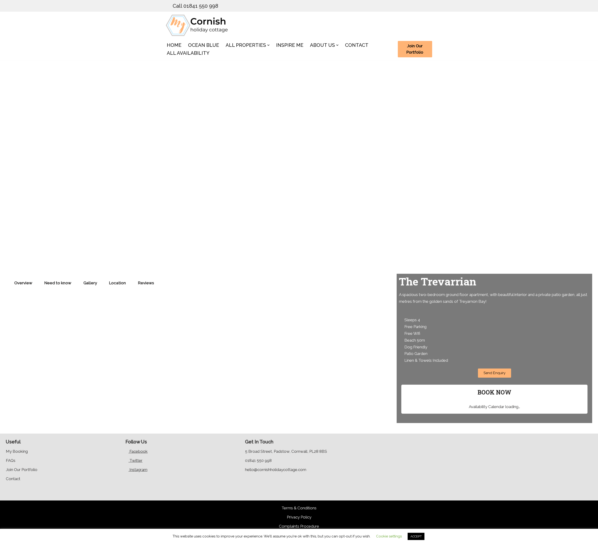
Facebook (138, 451)
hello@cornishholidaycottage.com (275, 469)
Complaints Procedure (299, 526)
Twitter (135, 460)
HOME (174, 45)
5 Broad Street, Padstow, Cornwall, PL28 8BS (286, 451)
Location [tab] (117, 283)
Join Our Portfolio (414, 49)
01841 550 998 (258, 460)
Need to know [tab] (57, 283)
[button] (268, 45)
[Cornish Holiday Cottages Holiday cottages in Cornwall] (200, 25)
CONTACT (356, 45)
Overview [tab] (23, 283)
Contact (13, 478)
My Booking (17, 451)
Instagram (137, 469)
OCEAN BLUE (203, 45)
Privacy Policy (299, 517)
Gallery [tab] (90, 283)
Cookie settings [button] (389, 536)
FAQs (10, 460)
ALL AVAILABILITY (188, 53)
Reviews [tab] (146, 283)
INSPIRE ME (289, 45)
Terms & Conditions (299, 508)
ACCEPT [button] (416, 536)
